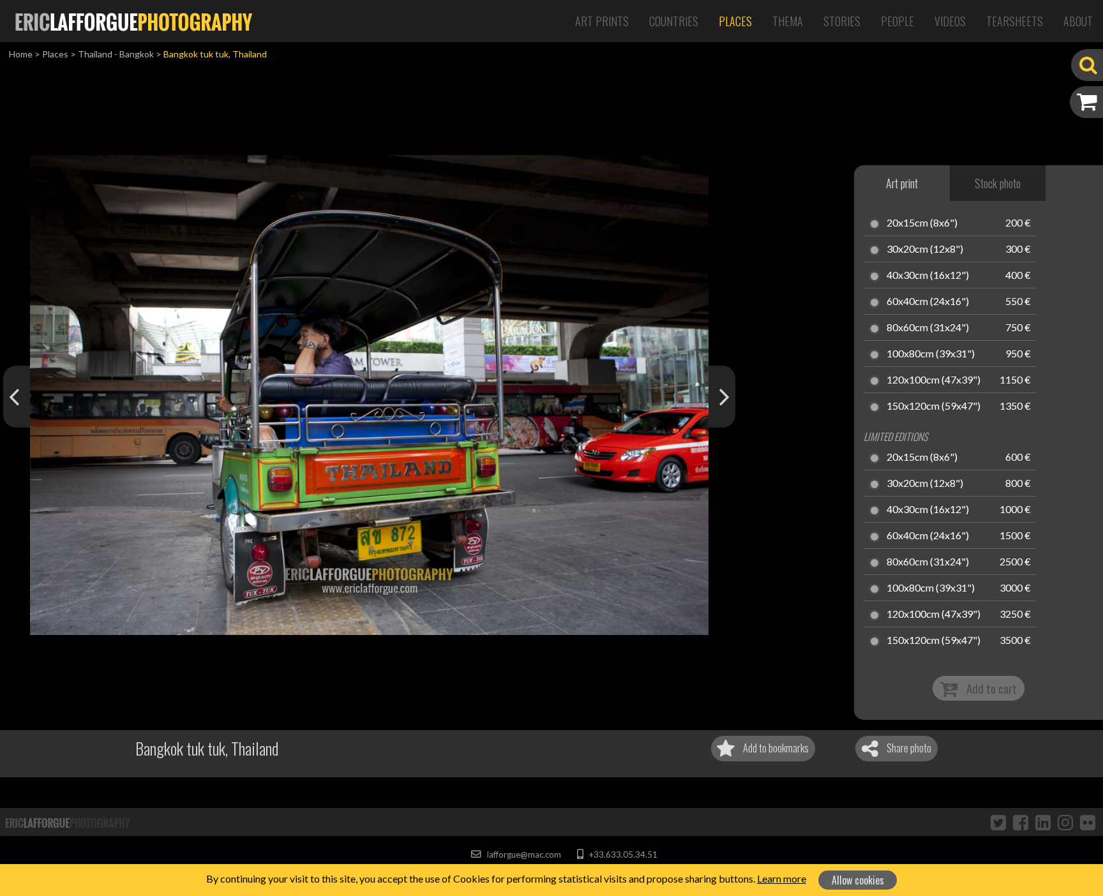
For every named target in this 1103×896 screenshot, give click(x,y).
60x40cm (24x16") (928, 302)
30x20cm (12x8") (925, 249)
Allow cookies (858, 880)
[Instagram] (1065, 822)
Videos (950, 21)
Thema (787, 21)
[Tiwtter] (998, 822)
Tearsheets (1014, 21)
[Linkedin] (1043, 822)
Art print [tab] (902, 183)
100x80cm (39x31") (931, 354)
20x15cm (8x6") (922, 223)
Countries (673, 21)
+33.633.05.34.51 (622, 854)
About (1078, 21)
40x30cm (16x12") (928, 276)
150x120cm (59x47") (933, 406)
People (897, 21)
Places (735, 21)
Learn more (781, 878)
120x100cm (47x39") (933, 380)
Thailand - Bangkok (116, 54)
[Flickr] (1087, 822)
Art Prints (602, 21)
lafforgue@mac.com (522, 854)
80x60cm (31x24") (928, 328)
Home (21, 54)
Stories (841, 21)
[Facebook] (1020, 822)
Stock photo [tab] (998, 183)
